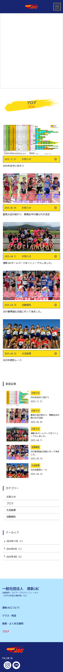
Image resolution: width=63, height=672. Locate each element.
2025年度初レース (12, 360)
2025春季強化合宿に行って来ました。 (23, 311)
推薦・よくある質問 (12, 623)
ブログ (9, 503)
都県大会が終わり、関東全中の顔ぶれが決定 (26, 214)
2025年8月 (11, 549)
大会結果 (11, 510)
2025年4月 (11, 557)
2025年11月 (12, 541)
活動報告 (11, 516)
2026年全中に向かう (13, 166)
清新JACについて (11, 607)
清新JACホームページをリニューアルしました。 (28, 263)
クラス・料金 (9, 615)
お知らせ (11, 497)
